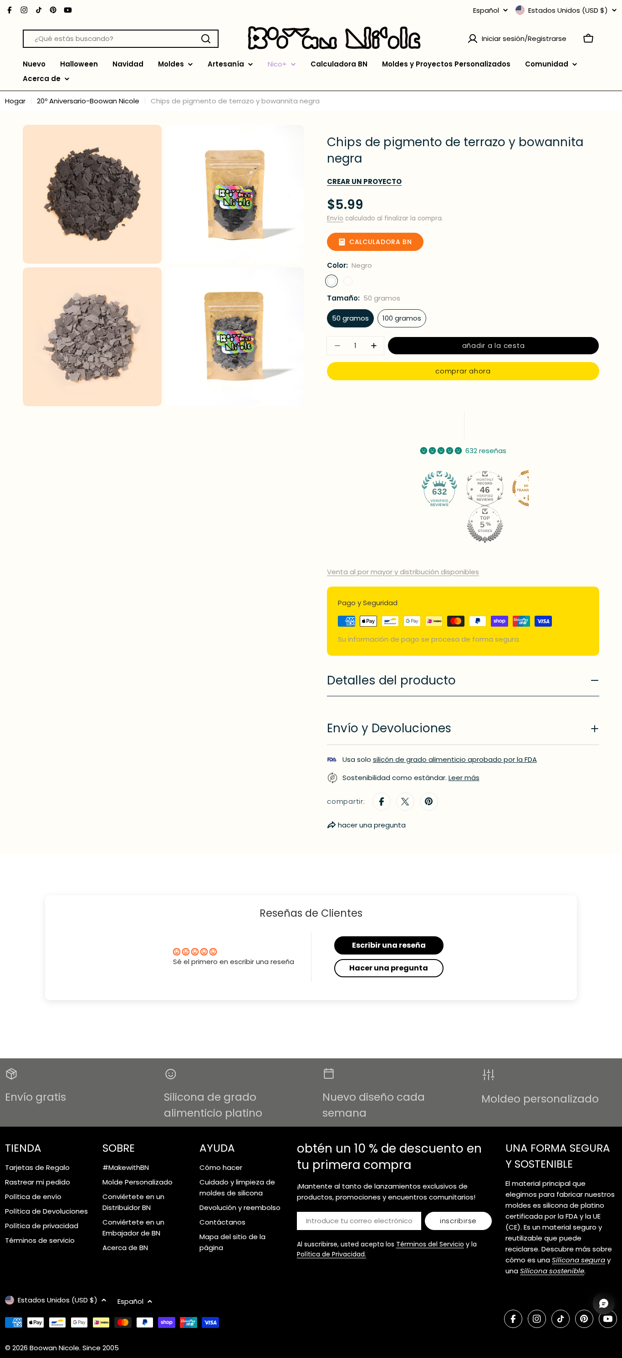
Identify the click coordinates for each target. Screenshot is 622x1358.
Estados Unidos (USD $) (568, 10)
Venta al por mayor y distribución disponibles (403, 572)
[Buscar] (205, 38)
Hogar (15, 101)
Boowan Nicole (54, 1348)
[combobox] (121, 39)
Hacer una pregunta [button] (388, 968)
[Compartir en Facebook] (381, 801)
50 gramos (350, 318)
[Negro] (331, 281)
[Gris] (347, 281)
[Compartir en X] (405, 801)
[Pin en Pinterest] (429, 801)
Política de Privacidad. (331, 1254)
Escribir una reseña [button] (389, 945)
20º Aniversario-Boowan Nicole (88, 101)
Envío (335, 218)
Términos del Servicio (430, 1244)
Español (486, 10)
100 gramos (401, 318)
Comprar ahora (463, 371)
